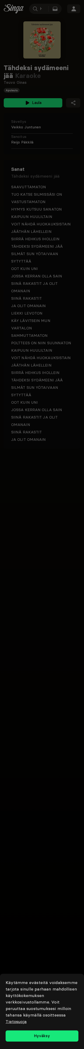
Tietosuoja (16, 1021)
